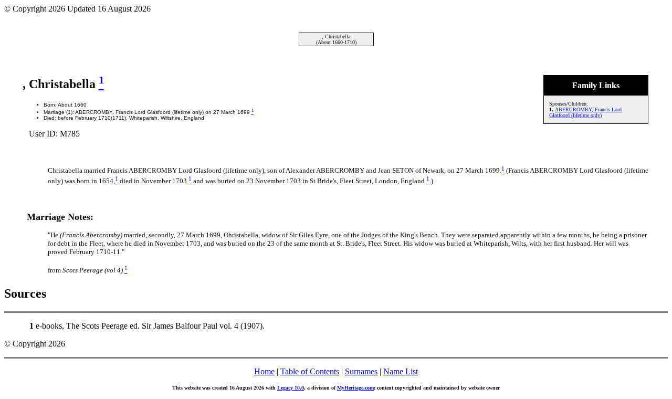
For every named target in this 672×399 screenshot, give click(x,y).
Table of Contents (309, 371)
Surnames (361, 371)
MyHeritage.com (355, 388)
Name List (400, 371)
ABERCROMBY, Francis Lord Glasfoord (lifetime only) (585, 112)
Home (264, 371)
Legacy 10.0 (290, 388)
